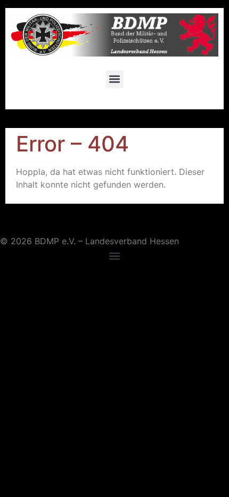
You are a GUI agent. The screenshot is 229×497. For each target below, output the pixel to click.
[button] (115, 79)
